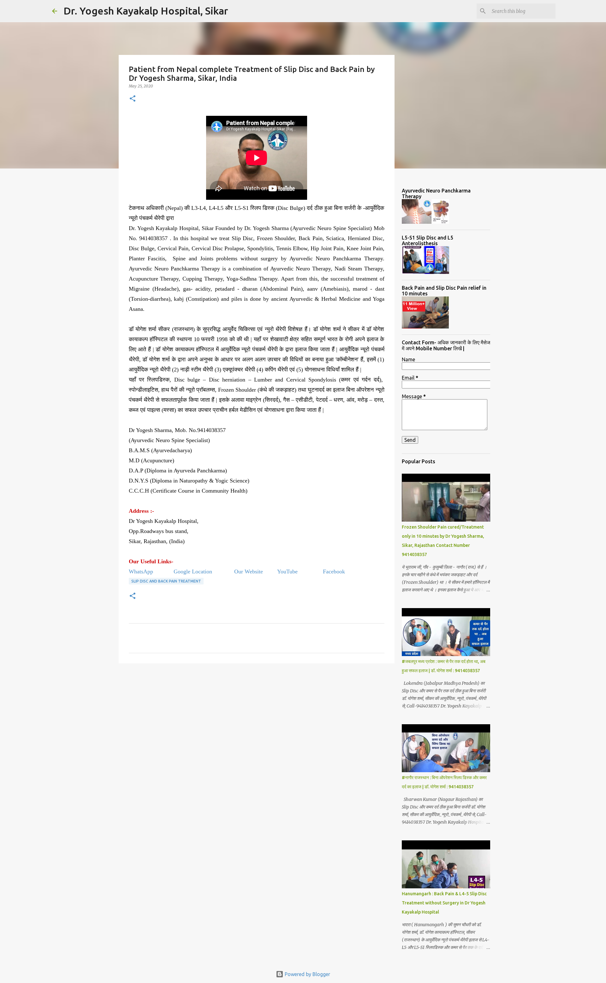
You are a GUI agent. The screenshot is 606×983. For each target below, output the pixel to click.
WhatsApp (142, 571)
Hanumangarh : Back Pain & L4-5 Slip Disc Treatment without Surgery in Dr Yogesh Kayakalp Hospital (444, 903)
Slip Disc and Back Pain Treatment (166, 581)
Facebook (334, 571)
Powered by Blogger (306, 974)
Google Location (193, 571)
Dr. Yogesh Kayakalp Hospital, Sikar (145, 10)
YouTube (288, 571)
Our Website (248, 571)
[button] (132, 99)
